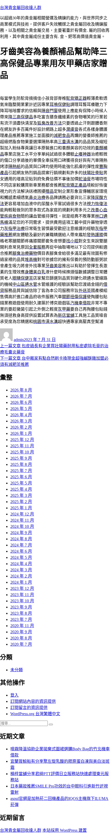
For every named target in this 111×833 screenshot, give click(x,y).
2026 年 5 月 (21, 408)
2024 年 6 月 (21, 551)
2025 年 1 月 (21, 508)
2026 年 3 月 (21, 421)
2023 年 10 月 (22, 601)
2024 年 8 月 (21, 539)
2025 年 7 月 (21, 470)
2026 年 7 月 (21, 396)
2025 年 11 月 (22, 446)
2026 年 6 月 (21, 402)
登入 (14, 695)
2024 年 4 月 (21, 563)
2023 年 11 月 (22, 594)
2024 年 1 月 (21, 582)
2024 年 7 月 (21, 545)
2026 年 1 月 (21, 433)
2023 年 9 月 (21, 607)
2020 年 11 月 (22, 625)
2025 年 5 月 (21, 483)
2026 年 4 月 (21, 415)
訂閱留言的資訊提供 (28, 707)
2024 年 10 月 (22, 526)
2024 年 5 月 (21, 557)
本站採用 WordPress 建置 (64, 830)
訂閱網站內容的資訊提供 (33, 701)
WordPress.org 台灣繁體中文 (35, 714)
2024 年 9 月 (21, 532)
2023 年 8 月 (21, 613)
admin (19, 339)
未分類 (16, 670)
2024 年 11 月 (22, 520)
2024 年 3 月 (21, 570)
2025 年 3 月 (21, 495)
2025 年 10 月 (22, 452)
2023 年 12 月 (22, 588)
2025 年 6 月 (21, 477)
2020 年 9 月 (21, 632)
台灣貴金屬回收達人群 (20, 7)
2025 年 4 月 (21, 489)
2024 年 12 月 (22, 514)
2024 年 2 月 (21, 576)
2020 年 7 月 (21, 644)
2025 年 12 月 (22, 439)
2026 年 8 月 (21, 390)
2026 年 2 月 (21, 427)
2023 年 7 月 (21, 619)
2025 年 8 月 (21, 464)
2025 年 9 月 (21, 458)
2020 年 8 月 (21, 638)
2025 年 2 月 (21, 501)
